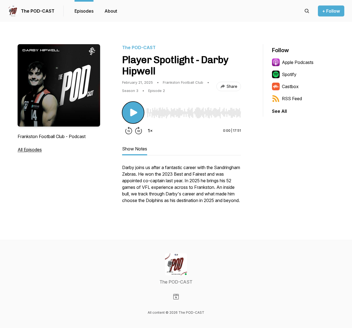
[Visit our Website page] (176, 296)
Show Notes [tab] (134, 149)
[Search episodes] (307, 11)
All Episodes (30, 149)
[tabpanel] (181, 186)
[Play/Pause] (133, 113)
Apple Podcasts (298, 62)
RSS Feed (292, 98)
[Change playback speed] (150, 130)
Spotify (289, 74)
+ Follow (331, 11)
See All (279, 111)
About (111, 11)
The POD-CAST (37, 11)
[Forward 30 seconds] (138, 130)
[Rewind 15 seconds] (129, 130)
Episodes (84, 11)
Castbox (290, 86)
